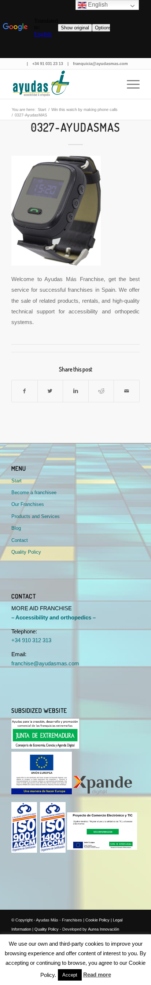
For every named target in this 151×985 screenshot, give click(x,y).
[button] (70, 975)
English (97, 4)
